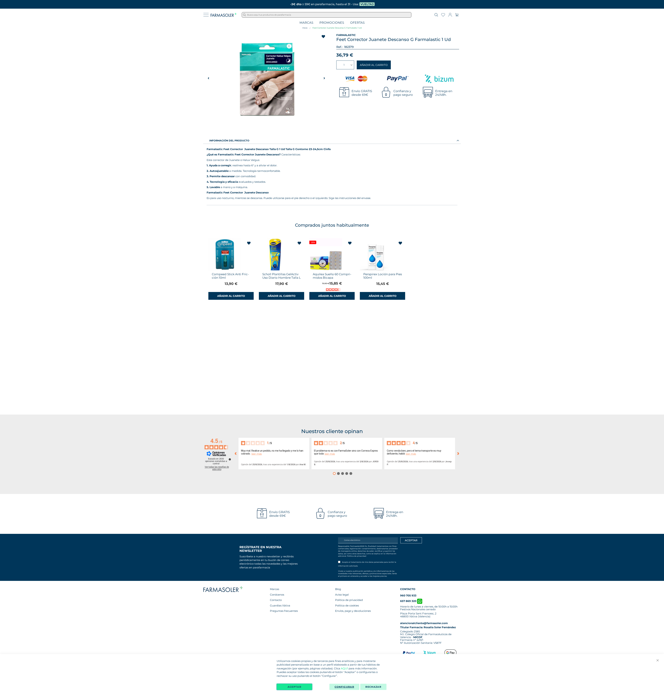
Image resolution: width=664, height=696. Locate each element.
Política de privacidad (356, 556)
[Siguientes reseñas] (458, 453)
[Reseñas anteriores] (235, 453)
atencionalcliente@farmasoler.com (424, 623)
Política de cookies (347, 605)
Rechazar (373, 686)
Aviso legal (342, 594)
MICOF (417, 637)
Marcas (306, 22)
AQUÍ (344, 668)
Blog (338, 589)
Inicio (304, 28)
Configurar (344, 686)
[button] (324, 78)
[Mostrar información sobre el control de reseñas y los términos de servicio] (229, 459)
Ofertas (357, 22)
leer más (256, 453)
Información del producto (229, 140)
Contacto (276, 600)
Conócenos (277, 594)
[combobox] (326, 15)
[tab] (332, 140)
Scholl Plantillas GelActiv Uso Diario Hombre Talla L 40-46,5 (281, 277)
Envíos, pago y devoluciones (353, 611)
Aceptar (294, 686)
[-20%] (325, 270)
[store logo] (224, 14)
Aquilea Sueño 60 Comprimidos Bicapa (332, 275)
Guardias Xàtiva (280, 605)
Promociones (331, 22)
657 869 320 (408, 601)
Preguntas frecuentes (284, 611)
